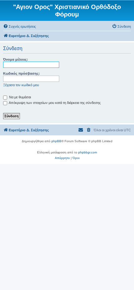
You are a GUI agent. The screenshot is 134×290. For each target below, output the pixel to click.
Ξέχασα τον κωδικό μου (21, 85)
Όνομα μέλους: (15, 59)
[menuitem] (19, 26)
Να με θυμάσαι (19, 97)
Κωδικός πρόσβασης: (21, 73)
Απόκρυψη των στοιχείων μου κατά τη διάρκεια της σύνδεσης (54, 103)
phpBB (56, 141)
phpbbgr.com (87, 152)
